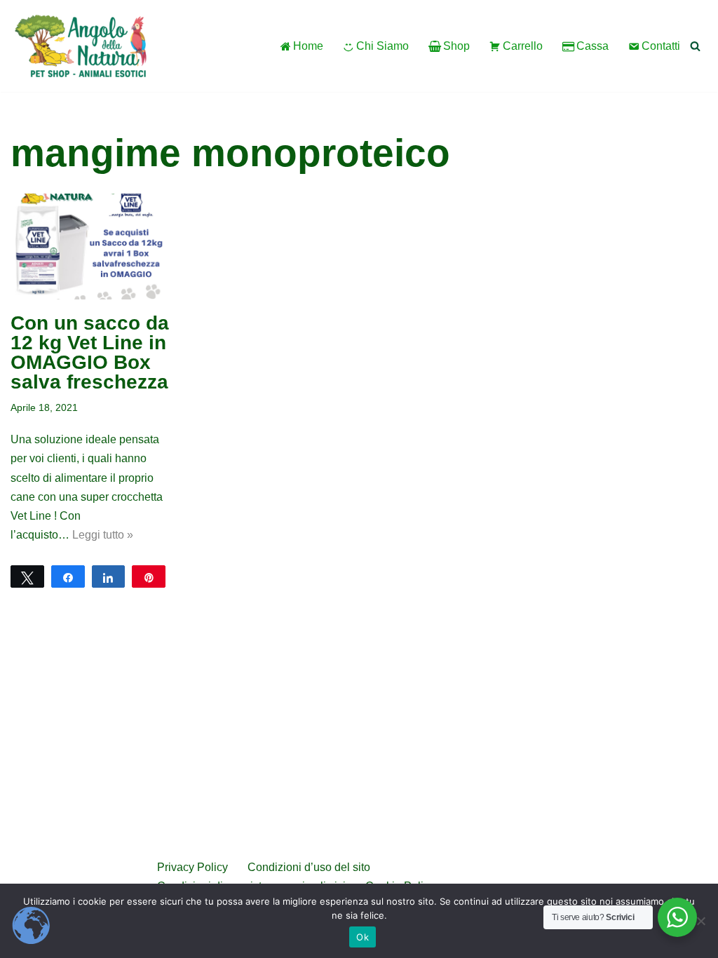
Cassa (592, 46)
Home (308, 46)
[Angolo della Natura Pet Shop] (81, 46)
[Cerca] (695, 46)
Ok (362, 937)
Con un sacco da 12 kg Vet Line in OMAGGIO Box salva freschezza (90, 352)
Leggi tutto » (102, 535)
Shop (456, 46)
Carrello (523, 46)
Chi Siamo (382, 46)
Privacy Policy (192, 867)
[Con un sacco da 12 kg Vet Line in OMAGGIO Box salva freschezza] (90, 246)
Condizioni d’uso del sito (310, 867)
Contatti (661, 46)
